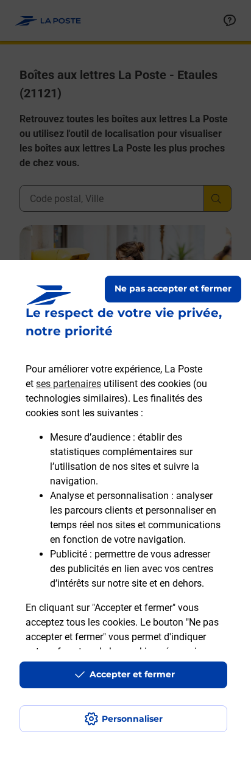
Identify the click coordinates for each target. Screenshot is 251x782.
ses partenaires (68, 383)
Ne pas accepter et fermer (173, 288)
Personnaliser (132, 718)
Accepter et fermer (132, 674)
